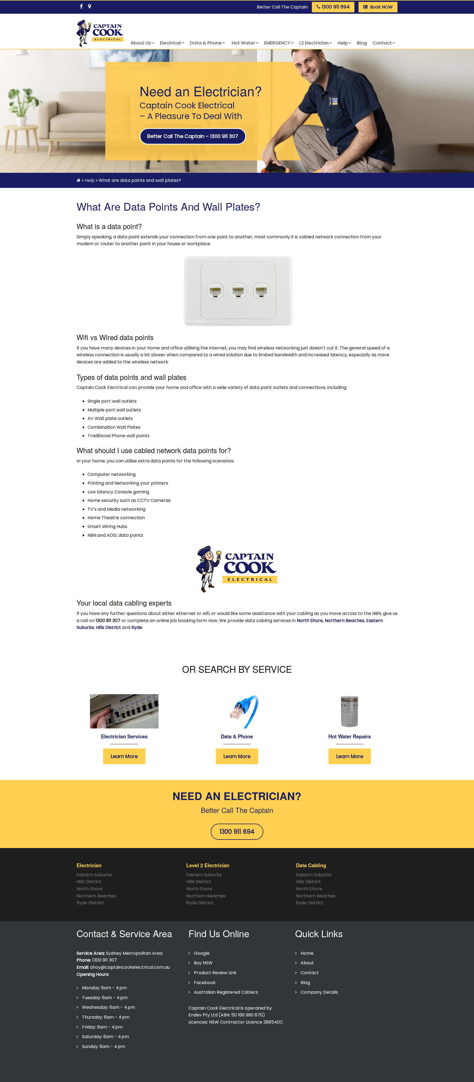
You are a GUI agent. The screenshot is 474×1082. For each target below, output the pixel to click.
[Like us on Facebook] (81, 5)
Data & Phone (206, 42)
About (307, 963)
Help (343, 42)
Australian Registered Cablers (226, 992)
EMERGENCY (277, 42)
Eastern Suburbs (94, 875)
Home (307, 953)
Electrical (170, 42)
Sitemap (204, 1063)
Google (202, 953)
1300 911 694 (237, 831)
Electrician (89, 865)
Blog (362, 42)
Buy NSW (203, 963)
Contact (382, 42)
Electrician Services (124, 736)
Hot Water (243, 42)
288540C (273, 1022)
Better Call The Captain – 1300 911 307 (192, 136)
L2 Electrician (314, 42)
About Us (141, 42)
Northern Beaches (344, 620)
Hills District (108, 627)
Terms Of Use (129, 1063)
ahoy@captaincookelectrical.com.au (130, 967)
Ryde (136, 627)
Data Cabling (311, 865)
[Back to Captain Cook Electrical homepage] (100, 33)
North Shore (310, 620)
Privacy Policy (94, 1063)
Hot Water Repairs (349, 736)
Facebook (205, 982)
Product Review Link (215, 973)
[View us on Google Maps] (89, 5)
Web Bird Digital (228, 1074)
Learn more (124, 756)
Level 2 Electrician (207, 865)
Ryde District (90, 903)
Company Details (319, 992)
